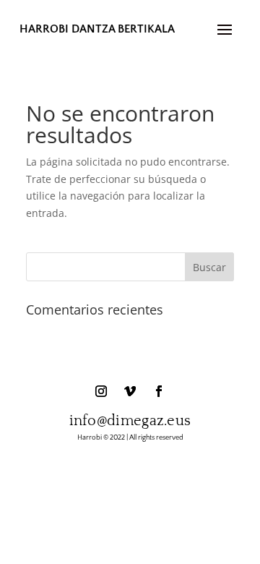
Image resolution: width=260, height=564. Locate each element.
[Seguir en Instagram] (101, 391)
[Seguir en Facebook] (158, 391)
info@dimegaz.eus (130, 421)
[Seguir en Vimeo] (130, 391)
